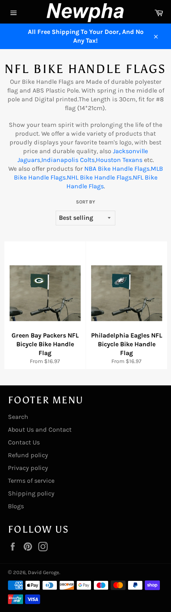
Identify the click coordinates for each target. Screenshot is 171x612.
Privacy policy (28, 468)
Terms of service (31, 480)
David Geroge (43, 572)
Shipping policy (31, 493)
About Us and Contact (40, 429)
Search (18, 417)
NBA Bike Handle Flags (117, 168)
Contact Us (24, 442)
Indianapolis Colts (68, 160)
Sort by (85, 202)
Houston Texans (119, 160)
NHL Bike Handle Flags (99, 177)
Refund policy (28, 455)
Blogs (16, 506)
